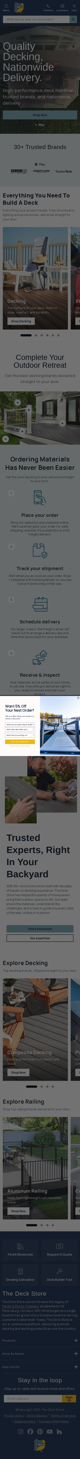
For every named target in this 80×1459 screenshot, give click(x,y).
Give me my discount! (20, 742)
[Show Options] (33, 724)
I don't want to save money (20, 746)
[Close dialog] (78, 698)
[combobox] (20, 724)
